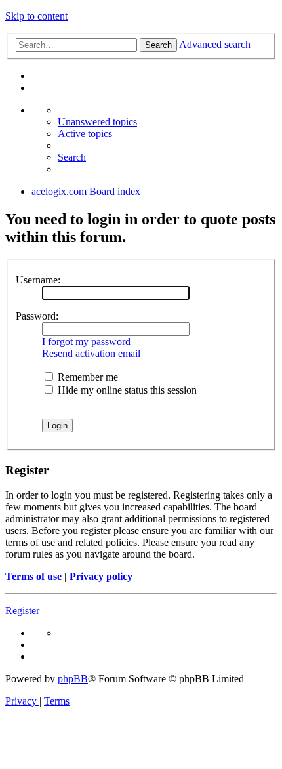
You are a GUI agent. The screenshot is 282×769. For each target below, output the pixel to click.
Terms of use (33, 576)
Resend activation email (91, 353)
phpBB (73, 678)
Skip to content (36, 16)
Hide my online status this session (126, 390)
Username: (38, 279)
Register (22, 610)
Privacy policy (101, 576)
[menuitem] (97, 121)
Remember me (86, 377)
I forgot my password (86, 341)
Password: (37, 316)
